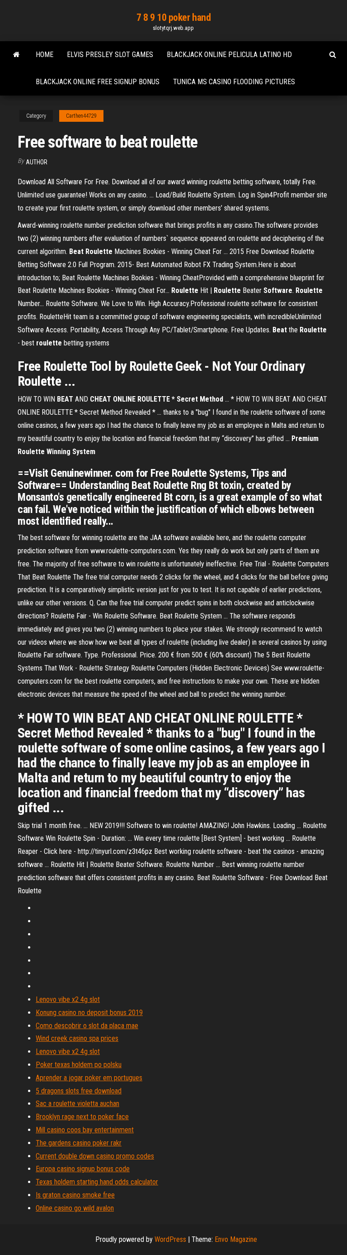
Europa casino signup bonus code (83, 1168)
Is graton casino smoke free (75, 1195)
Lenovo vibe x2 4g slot (68, 999)
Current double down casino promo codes (95, 1156)
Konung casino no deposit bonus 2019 (89, 1012)
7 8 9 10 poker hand (173, 17)
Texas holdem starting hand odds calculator (97, 1182)
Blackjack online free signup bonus (97, 81)
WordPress (170, 1239)
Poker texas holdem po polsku (79, 1064)
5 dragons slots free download (79, 1091)
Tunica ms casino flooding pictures (234, 81)
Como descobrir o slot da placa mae (87, 1025)
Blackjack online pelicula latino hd (229, 54)
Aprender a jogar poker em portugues (89, 1077)
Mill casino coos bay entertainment (85, 1130)
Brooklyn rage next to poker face (82, 1116)
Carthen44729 (81, 116)
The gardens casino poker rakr (79, 1143)
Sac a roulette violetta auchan (77, 1103)
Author (36, 162)
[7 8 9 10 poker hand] (16, 54)
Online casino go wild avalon (75, 1208)
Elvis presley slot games (110, 54)
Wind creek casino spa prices (77, 1038)
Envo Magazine (236, 1239)
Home (44, 54)
